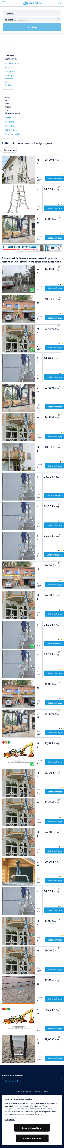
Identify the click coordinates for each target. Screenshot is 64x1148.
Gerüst (8, 67)
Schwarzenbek (12, 134)
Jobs (17, 1091)
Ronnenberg (11, 129)
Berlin (8, 117)
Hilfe (46, 1091)
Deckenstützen (12, 63)
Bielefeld (9, 121)
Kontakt (27, 1091)
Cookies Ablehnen (32, 1138)
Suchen (32, 27)
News (37, 1091)
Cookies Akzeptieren (32, 1128)
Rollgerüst (10, 71)
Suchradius (9, 150)
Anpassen (10, 1119)
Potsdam (9, 125)
